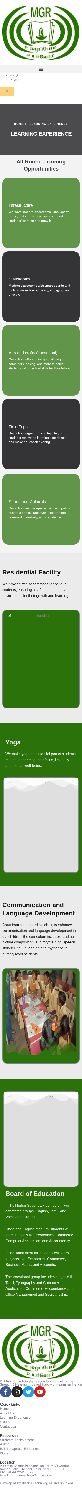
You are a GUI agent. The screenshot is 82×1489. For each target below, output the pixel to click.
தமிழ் (17, 80)
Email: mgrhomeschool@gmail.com (26, 1475)
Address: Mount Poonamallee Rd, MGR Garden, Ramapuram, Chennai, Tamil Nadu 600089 (35, 1467)
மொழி (14, 75)
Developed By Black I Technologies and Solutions (36, 1483)
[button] (41, 69)
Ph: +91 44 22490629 (16, 1472)
